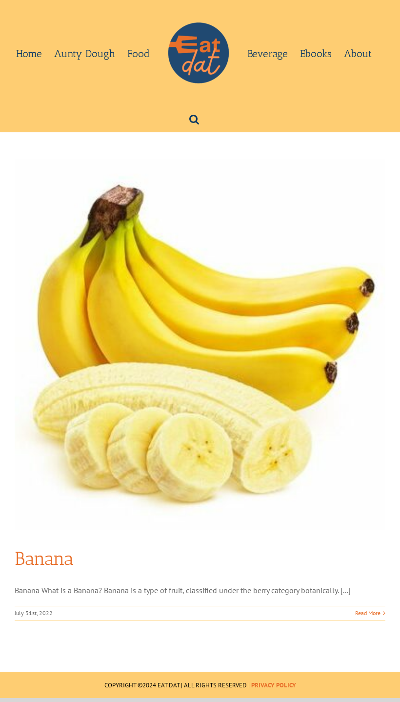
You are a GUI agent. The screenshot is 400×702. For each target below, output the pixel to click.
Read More (367, 613)
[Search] (194, 118)
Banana (44, 558)
